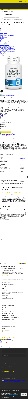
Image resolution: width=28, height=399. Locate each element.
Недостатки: (2, 239)
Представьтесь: (3, 263)
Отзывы (1, 50)
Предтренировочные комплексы (10, 317)
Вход (20, 1)
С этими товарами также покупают (7, 48)
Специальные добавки (8, 319)
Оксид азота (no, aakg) (8, 313)
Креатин (4, 307)
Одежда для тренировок (8, 311)
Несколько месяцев (6, 222)
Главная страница (5, 275)
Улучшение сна (6, 324)
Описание (2, 45)
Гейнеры (4, 286)
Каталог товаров (5, 9)
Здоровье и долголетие (8, 305)
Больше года (5, 225)
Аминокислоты (6, 282)
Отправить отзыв (22, 263)
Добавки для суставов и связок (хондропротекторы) (10, 298)
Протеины (4, 288)
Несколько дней (6, 223)
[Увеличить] (13, 89)
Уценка (4, 328)
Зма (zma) (4, 303)
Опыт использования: (4, 219)
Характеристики (3, 46)
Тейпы (3, 323)
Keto (3, 309)
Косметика (5, 333)
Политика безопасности (12, 394)
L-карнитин (5, 290)
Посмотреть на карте (6, 367)
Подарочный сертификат (8, 315)
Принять (24, 394)
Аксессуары (2, 47)
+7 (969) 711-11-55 (8, 371)
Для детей (6, 330)
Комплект (2, 44)
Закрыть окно (3, 345)
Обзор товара (2, 42)
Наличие (2, 52)
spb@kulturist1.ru (10, 374)
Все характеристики (4, 114)
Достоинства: (3, 227)
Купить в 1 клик (11, 134)
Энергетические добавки (8, 326)
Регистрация (23, 1)
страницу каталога (16, 272)
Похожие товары (3, 51)
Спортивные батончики (8, 321)
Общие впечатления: (4, 251)
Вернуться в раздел (4, 41)
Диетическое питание (8, 300)
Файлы (1, 53)
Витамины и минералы (8, 284)
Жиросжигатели (6, 302)
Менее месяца (5, 221)
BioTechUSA (2, 116)
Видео (1, 54)
